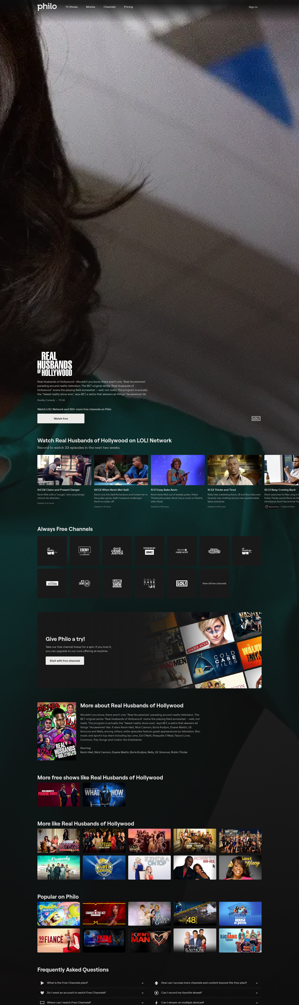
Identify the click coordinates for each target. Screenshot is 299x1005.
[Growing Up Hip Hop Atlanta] (195, 841)
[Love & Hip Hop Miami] (149, 841)
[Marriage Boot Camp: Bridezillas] (58, 841)
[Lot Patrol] (104, 868)
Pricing (128, 6)
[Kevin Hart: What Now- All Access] (104, 795)
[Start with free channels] (149, 650)
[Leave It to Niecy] (240, 868)
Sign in (253, 7)
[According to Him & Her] (195, 868)
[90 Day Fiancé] (58, 940)
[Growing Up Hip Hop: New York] (240, 841)
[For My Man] (149, 940)
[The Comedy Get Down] (58, 868)
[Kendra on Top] (149, 868)
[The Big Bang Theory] (240, 940)
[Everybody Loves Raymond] (195, 940)
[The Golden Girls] (149, 914)
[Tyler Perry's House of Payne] (240, 914)
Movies (90, 6)
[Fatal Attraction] (104, 940)
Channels (109, 6)
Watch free (61, 418)
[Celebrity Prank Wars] (58, 795)
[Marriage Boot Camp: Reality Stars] (104, 841)
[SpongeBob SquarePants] (58, 914)
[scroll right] (294, 470)
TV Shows (71, 6)
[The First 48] (195, 914)
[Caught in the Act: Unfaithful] (104, 914)
